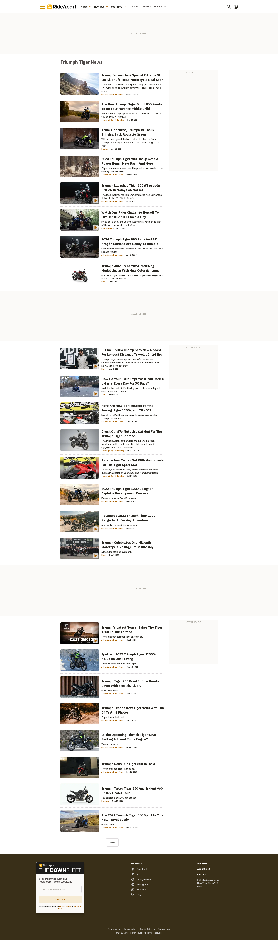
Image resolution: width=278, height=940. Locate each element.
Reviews (99, 6)
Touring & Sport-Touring (112, 120)
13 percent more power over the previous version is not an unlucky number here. (132, 170)
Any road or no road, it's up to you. (119, 524)
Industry (105, 801)
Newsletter (160, 6)
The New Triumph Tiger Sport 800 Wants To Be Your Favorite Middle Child (131, 106)
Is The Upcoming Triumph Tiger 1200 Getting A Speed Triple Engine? (128, 737)
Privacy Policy (65, 906)
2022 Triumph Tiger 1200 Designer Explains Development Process (127, 491)
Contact (201, 874)
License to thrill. (109, 690)
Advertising (203, 868)
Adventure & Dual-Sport (112, 94)
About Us (202, 863)
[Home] (62, 6)
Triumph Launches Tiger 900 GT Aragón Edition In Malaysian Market (130, 187)
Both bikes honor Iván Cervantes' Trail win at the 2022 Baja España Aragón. (132, 250)
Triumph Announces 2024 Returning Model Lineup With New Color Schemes (130, 268)
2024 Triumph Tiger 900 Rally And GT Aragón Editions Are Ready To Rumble (129, 241)
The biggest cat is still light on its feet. (122, 636)
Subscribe (60, 899)
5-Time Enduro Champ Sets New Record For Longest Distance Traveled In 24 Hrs (131, 352)
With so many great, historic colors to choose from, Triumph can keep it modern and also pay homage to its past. (130, 142)
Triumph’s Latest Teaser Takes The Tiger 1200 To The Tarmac (131, 629)
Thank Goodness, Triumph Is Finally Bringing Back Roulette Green (127, 132)
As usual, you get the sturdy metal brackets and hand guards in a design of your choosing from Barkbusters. (130, 471)
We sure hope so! (110, 744)
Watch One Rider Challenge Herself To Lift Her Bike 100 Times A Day (130, 214)
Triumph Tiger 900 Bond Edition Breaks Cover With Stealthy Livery (130, 683)
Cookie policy (130, 929)
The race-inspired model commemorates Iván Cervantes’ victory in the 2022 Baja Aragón (131, 196)
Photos (147, 6)
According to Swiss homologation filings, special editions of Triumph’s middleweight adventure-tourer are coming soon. (131, 87)
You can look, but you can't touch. (119, 797)
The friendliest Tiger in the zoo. (118, 768)
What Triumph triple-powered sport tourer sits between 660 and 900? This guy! (131, 115)
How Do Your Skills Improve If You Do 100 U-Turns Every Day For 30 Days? (132, 381)
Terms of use (164, 929)
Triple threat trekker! (112, 717)
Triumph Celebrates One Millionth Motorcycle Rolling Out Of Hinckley (127, 544)
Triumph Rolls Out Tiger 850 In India (128, 764)
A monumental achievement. (116, 551)
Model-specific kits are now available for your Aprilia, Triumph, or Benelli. (129, 417)
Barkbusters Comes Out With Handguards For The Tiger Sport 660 (132, 462)
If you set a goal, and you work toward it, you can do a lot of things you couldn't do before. (131, 223)
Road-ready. (107, 824)
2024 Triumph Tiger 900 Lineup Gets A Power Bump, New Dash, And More (129, 161)
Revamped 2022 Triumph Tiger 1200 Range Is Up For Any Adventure (128, 517)
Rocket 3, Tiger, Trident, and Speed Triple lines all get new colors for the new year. (132, 277)
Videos (136, 6)
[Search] (229, 7)
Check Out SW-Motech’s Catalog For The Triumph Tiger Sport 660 (131, 433)
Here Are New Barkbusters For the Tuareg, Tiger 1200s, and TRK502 (127, 408)
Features (116, 6)
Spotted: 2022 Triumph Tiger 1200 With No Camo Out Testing (130, 656)
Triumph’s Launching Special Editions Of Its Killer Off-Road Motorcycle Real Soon (132, 77)
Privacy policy (114, 929)
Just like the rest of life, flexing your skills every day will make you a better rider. (130, 390)
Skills (104, 395)
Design (104, 149)
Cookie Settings (147, 929)
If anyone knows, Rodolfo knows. (118, 498)
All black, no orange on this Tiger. (118, 663)
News (84, 6)
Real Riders (106, 228)
